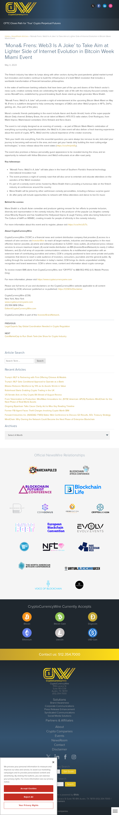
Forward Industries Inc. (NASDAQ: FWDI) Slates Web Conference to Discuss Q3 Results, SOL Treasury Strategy (58, 415)
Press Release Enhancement (59, 709)
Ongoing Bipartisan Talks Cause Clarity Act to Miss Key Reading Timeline (39, 406)
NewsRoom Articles (20, 36)
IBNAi (76, 794)
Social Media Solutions (59, 715)
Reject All (28, 797)
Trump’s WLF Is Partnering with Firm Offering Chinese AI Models (35, 377)
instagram (110, 6)
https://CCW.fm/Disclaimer (70, 289)
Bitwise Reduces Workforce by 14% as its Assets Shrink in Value (35, 386)
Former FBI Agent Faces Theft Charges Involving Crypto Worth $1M (37, 410)
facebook (99, 6)
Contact (59, 745)
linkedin (105, 6)
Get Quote (69, 771)
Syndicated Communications (59, 712)
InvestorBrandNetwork (48, 315)
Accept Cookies (28, 788)
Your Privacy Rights (28, 805)
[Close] (53, 762)
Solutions (59, 700)
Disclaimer (59, 749)
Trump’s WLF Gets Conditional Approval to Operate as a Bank (34, 381)
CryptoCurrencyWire (59, 683)
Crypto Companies (59, 731)
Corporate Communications (59, 706)
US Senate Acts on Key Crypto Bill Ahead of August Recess (33, 394)
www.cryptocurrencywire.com (19, 302)
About (59, 727)
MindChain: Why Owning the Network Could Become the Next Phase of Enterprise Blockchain (50, 419)
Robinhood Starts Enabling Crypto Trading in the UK (29, 390)
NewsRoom (59, 740)
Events (59, 736)
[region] (28, 786)
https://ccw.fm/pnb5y (66, 145)
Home (7, 36)
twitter (93, 6)
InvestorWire (38, 240)
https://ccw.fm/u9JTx (77, 224)
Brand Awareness (59, 702)
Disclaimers (59, 801)
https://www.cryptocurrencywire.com (54, 279)
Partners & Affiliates (59, 720)
